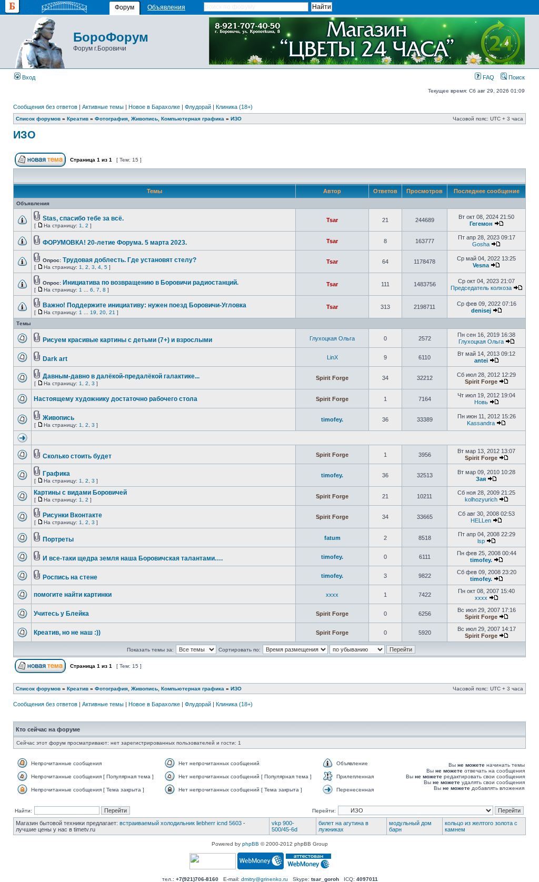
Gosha (481, 244)
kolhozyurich (481, 499)
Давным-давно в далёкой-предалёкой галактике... (121, 376)
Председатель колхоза (481, 288)
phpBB (250, 844)
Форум (124, 7)
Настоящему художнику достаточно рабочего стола (115, 399)
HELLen (481, 520)
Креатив (77, 119)
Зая (481, 479)
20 (102, 312)
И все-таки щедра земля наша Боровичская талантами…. (133, 558)
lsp (481, 541)
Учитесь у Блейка (61, 613)
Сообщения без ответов (45, 107)
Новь (481, 402)
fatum (332, 538)
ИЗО (236, 119)
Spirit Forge (332, 378)
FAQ (487, 77)
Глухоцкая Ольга (332, 338)
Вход (28, 77)
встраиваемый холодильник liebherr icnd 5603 (180, 823)
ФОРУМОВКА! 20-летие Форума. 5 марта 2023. (115, 242)
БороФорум (110, 37)
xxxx (332, 595)
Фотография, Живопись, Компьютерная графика (159, 119)
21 (112, 312)
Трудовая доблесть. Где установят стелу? (129, 260)
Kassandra (481, 423)
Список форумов (38, 119)
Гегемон (481, 223)
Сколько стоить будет (77, 456)
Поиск (516, 77)
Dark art (55, 359)
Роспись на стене (70, 577)
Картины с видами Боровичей (80, 492)
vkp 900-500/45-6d (284, 826)
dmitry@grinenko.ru (264, 879)
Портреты (58, 539)
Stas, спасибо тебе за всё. (83, 218)
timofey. (332, 419)
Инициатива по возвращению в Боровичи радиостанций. (150, 282)
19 (93, 312)
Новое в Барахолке (154, 107)
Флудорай (198, 107)
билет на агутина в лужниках (343, 826)
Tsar (332, 220)
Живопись (58, 418)
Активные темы (103, 107)
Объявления (166, 7)
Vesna (481, 265)
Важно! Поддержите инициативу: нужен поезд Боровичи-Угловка (144, 305)
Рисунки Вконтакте (72, 515)
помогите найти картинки (73, 594)
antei (481, 360)
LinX (332, 357)
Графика (56, 473)
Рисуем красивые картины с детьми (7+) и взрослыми (127, 340)
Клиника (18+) (234, 107)
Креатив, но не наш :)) (67, 632)
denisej (481, 310)
